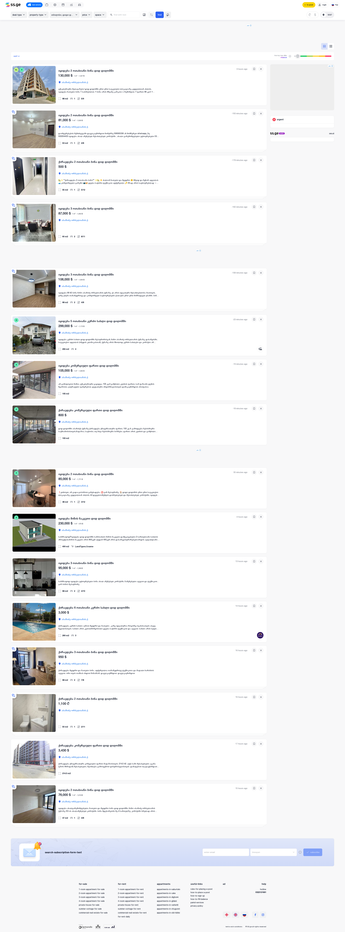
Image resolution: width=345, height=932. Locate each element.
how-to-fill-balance (199, 899)
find (160, 15)
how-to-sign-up (198, 896)
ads (248, 25)
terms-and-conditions (234, 927)
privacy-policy (197, 906)
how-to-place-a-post (200, 892)
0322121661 (260, 892)
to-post (310, 5)
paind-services (197, 902)
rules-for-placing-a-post (202, 889)
